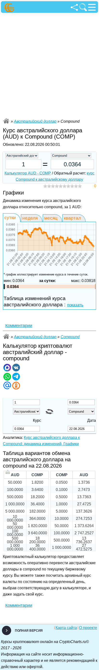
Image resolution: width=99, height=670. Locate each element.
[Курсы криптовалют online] (9, 7)
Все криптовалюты (6, 120)
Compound (70, 337)
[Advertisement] (49, 64)
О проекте (88, 627)
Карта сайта (66, 627)
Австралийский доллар (35, 121)
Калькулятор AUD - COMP (28, 173)
